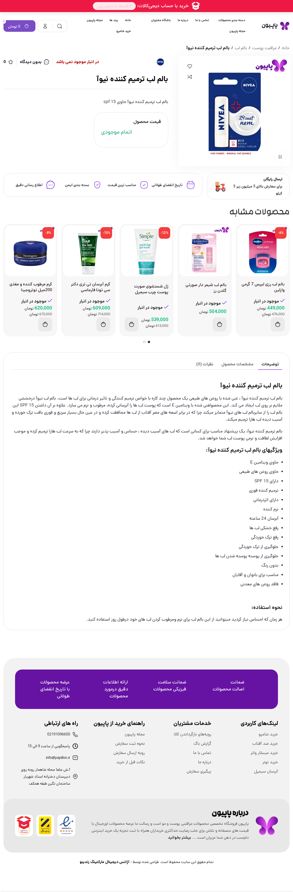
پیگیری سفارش (199, 771)
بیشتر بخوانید (179, 837)
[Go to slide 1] (149, 342)
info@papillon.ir (58, 757)
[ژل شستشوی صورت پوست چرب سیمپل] (146, 250)
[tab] (270, 364)
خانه (286, 48)
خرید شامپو (268, 734)
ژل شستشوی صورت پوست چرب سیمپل (151, 289)
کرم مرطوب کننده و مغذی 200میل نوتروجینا (30, 287)
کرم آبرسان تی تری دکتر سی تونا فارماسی (90, 287)
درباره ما (204, 762)
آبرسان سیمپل (266, 771)
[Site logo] (275, 26)
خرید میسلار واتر (264, 752)
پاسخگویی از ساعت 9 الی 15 (49, 746)
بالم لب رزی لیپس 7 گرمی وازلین (263, 287)
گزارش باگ (202, 743)
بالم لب (241, 48)
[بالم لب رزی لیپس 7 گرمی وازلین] (262, 250)
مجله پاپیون (135, 734)
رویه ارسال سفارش (129, 752)
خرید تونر (270, 762)
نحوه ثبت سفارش (130, 743)
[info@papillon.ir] (75, 757)
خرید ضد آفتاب (265, 743)
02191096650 (58, 734)
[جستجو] (59, 26)
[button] (278, 324)
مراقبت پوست (264, 48)
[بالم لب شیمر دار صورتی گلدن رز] (204, 250)
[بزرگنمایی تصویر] (280, 157)
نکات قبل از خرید (130, 762)
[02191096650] (75, 734)
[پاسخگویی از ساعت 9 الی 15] (75, 746)
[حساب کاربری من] (45, 26)
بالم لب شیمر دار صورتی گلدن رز (206, 288)
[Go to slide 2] (144, 342)
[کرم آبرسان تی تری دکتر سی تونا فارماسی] (88, 250)
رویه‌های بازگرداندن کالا (192, 734)
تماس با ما (202, 752)
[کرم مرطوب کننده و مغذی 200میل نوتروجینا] (30, 250)
